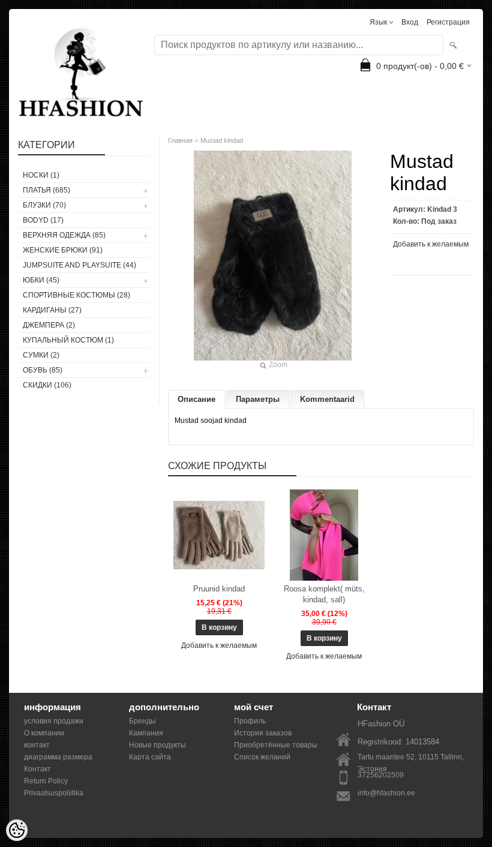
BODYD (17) (43, 220)
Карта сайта (150, 757)
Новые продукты (157, 745)
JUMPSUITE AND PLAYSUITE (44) (79, 265)
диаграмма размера (58, 757)
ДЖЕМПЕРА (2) (49, 325)
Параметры (258, 399)
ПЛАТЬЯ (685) (46, 190)
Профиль (250, 721)
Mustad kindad (221, 140)
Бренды (142, 721)
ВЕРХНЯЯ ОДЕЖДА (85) (64, 235)
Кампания (146, 733)
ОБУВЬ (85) (42, 370)
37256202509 (381, 775)
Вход (409, 22)
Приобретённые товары (275, 745)
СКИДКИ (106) (47, 385)
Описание (196, 399)
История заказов (263, 733)
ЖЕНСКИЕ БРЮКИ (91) (63, 250)
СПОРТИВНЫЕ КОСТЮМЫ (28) (76, 295)
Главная (180, 140)
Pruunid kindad (219, 588)
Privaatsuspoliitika (53, 793)
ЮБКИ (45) (41, 280)
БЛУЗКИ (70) (44, 205)
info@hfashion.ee (386, 793)
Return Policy (46, 781)
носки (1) (41, 175)
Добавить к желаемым (431, 244)
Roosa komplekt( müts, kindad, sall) (324, 594)
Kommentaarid (327, 399)
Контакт (37, 769)
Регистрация (448, 22)
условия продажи (53, 721)
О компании (44, 733)
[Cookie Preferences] (17, 830)
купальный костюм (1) (68, 340)
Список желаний (262, 757)
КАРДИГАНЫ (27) (52, 310)
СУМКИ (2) (41, 355)
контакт (37, 745)
